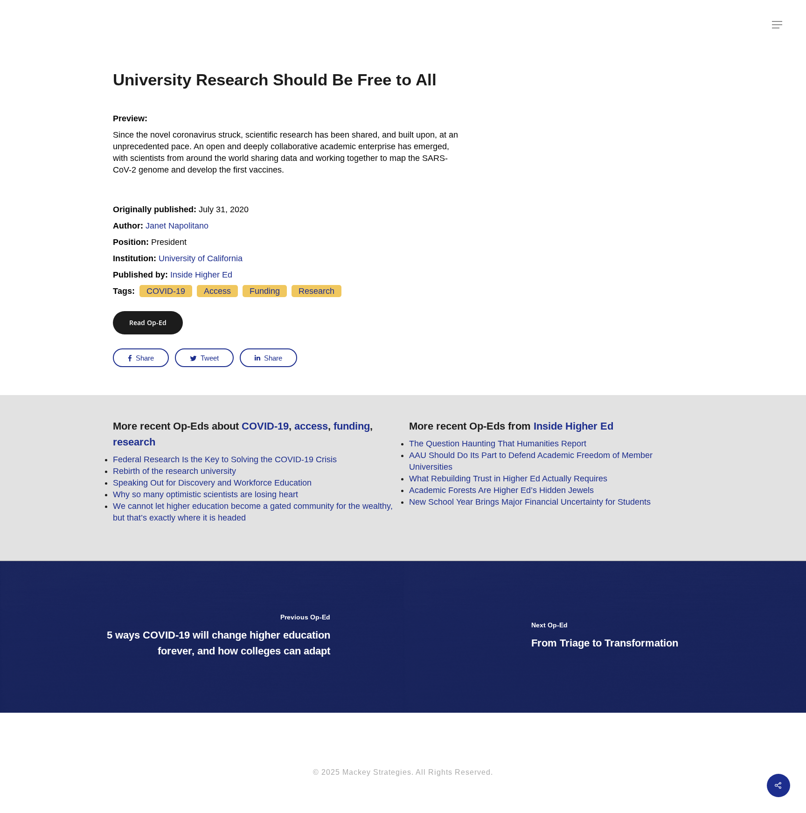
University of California (201, 258)
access (217, 291)
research (316, 291)
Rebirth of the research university (174, 471)
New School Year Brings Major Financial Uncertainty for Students (530, 502)
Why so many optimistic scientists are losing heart (205, 494)
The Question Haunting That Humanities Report (497, 443)
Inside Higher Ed (201, 274)
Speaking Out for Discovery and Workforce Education (212, 482)
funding (265, 291)
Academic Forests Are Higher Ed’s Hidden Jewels (501, 490)
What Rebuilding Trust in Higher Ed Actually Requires (508, 478)
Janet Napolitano (177, 225)
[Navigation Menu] (777, 24)
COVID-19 (165, 291)
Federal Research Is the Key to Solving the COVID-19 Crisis (225, 459)
